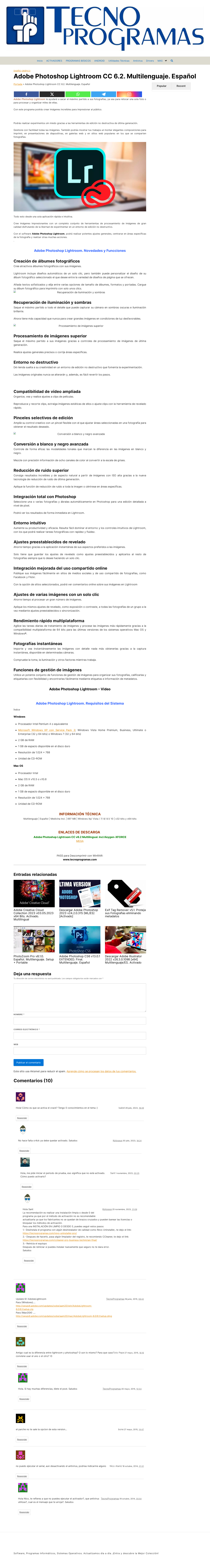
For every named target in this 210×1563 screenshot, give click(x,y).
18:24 (139, 1141)
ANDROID (99, 60)
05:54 (139, 1499)
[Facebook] (26, 94)
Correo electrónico (27, 1029)
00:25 (136, 1173)
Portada (18, 84)
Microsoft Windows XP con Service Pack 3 (46, 730)
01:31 (141, 1466)
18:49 (141, 1108)
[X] (52, 94)
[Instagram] (129, 94)
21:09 (134, 1209)
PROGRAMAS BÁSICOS (78, 60)
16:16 (141, 1353)
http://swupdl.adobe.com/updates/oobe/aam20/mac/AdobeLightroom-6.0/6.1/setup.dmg (64, 1316)
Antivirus (138, 60)
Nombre (19, 1014)
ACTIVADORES (54, 60)
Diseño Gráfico (22, 71)
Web (16, 1044)
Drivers (150, 60)
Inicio (40, 60)
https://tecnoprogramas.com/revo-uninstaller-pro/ (50, 1233)
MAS (160, 60)
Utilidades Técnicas (118, 60)
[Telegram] (103, 94)
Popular (161, 85)
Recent (181, 85)
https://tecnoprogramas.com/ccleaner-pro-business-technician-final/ (60, 1240)
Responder (22, 1118)
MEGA (80, 841)
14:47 (141, 1429)
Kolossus (117, 1140)
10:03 (139, 1389)
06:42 (141, 1299)
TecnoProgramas (115, 1298)
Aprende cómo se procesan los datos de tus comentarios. (101, 1071)
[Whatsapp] (78, 94)
